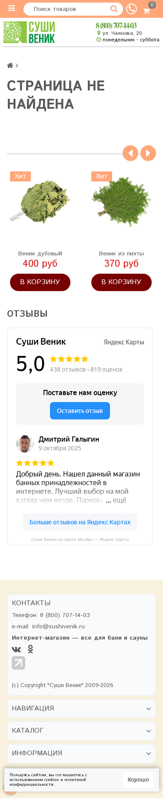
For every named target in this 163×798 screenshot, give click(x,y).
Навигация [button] (33, 709)
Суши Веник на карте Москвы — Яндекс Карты (80, 539)
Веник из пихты (121, 253)
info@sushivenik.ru (58, 626)
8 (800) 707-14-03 (116, 25)
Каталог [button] (27, 731)
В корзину (40, 282)
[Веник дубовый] (40, 201)
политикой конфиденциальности (48, 782)
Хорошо (138, 780)
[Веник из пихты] (121, 201)
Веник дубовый (40, 253)
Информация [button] (37, 754)
